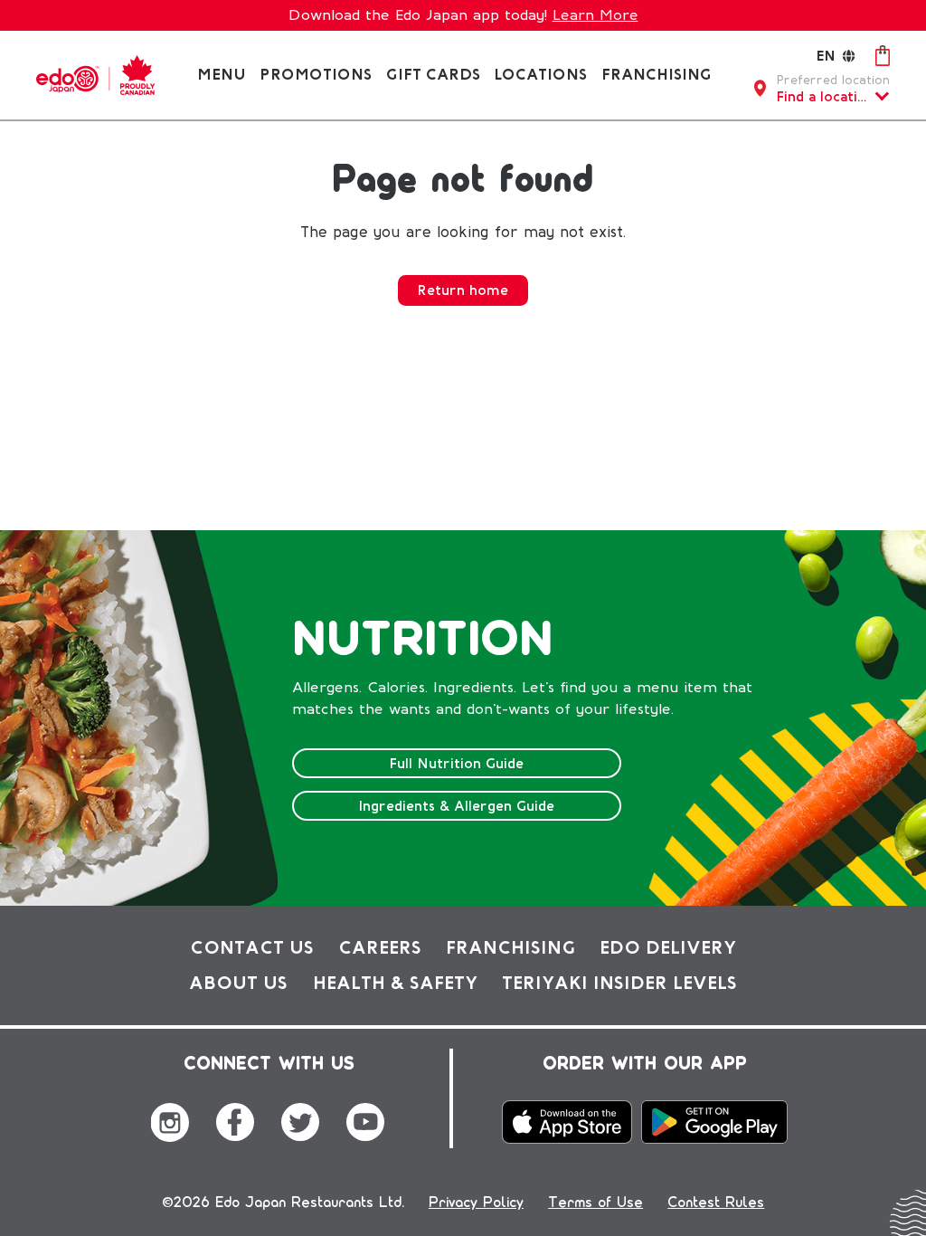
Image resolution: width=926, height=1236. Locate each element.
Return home (462, 290)
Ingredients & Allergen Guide (456, 805)
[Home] (95, 73)
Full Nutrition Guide (456, 763)
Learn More (595, 15)
